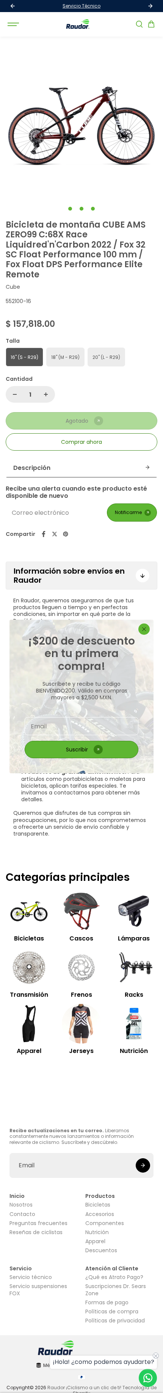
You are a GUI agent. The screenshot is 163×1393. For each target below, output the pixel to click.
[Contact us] (148, 1378)
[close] (144, 629)
